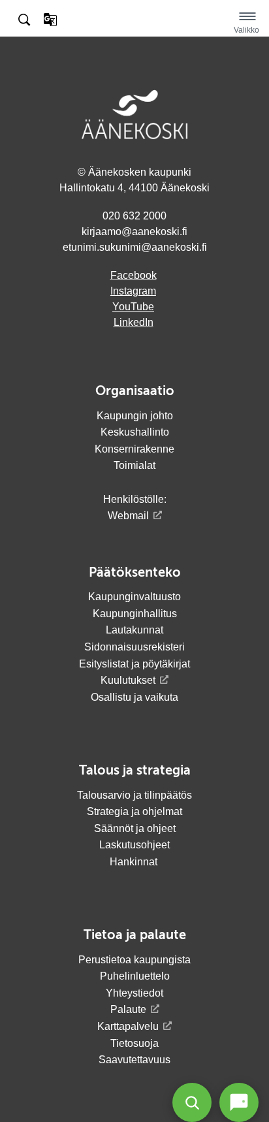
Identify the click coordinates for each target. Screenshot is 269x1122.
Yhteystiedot (134, 993)
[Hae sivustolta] (25, 20)
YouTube (133, 306)
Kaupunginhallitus (135, 613)
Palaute (128, 1009)
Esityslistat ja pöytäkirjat (134, 663)
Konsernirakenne (134, 449)
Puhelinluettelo (135, 976)
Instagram (133, 291)
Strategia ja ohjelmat (134, 811)
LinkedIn (133, 322)
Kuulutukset (128, 680)
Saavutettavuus (134, 1059)
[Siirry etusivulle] (134, 28)
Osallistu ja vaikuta (134, 697)
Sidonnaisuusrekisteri (134, 646)
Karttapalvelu (128, 1026)
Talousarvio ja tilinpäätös (134, 795)
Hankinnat (135, 861)
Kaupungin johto (135, 415)
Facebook (133, 275)
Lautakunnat (134, 629)
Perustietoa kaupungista (134, 959)
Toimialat (134, 465)
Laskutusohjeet (134, 844)
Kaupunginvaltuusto (134, 596)
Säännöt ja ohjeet (135, 828)
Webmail (128, 515)
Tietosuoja (134, 1043)
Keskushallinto (135, 432)
